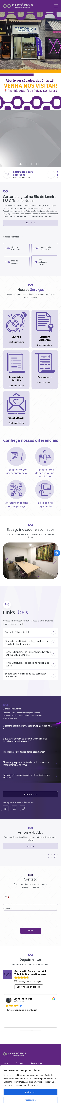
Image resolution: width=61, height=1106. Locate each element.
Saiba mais (30, 223)
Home (5, 1063)
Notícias (19, 1063)
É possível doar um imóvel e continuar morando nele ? (27, 727)
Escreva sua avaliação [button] (28, 986)
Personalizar (30, 1100)
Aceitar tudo (30, 1092)
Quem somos (36, 1063)
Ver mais (30, 846)
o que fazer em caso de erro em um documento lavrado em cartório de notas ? (25, 740)
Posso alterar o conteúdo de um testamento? (24, 751)
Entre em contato (30, 794)
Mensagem (8, 908)
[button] (20, 164)
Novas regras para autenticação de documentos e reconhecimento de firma (26, 763)
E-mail (6, 896)
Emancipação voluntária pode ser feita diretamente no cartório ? (26, 776)
